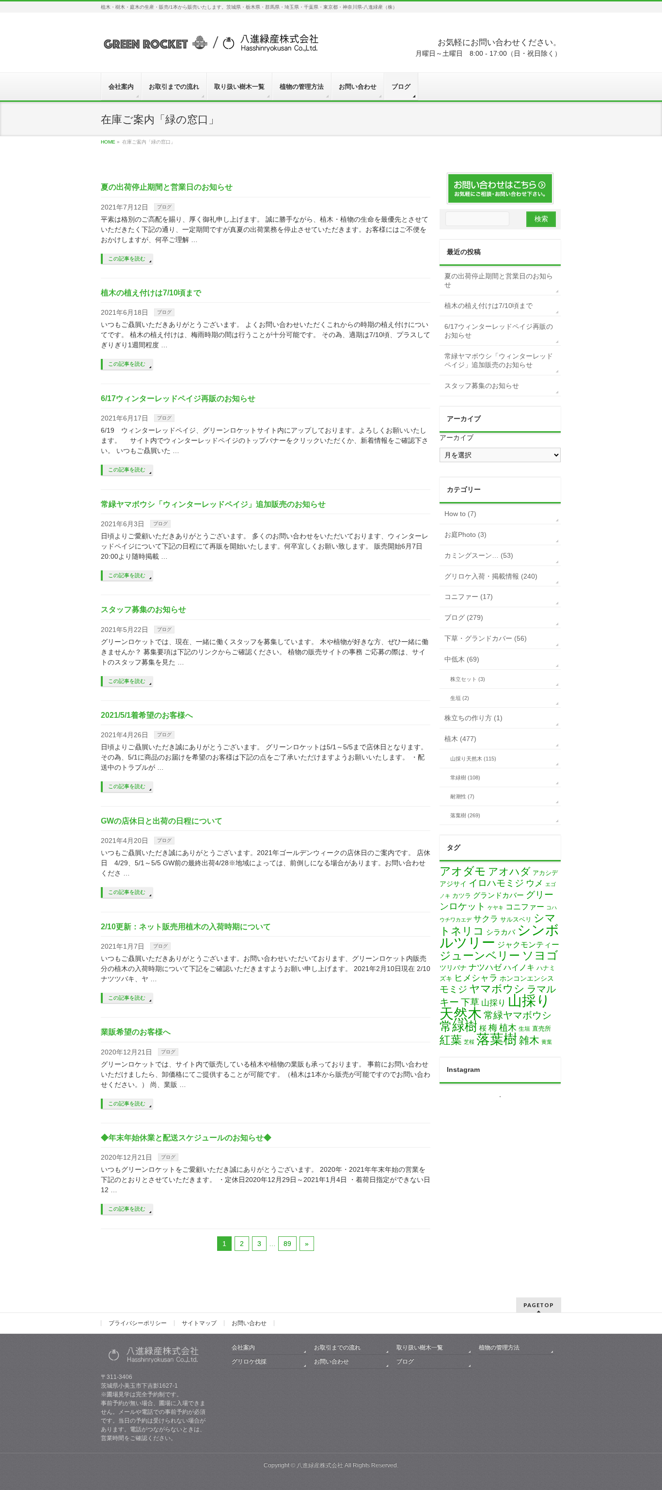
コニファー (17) (468, 596)
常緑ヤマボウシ (518, 1015)
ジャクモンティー (528, 944)
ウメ (534, 883)
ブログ (164, 207)
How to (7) (460, 514)
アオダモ (463, 871)
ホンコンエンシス (527, 978)
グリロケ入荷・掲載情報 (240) (490, 576)
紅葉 (451, 1040)
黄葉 (546, 1042)
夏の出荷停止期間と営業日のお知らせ (167, 187)
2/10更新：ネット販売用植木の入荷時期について (186, 927)
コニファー (524, 907)
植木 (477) (460, 739)
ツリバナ (453, 968)
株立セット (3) (467, 679)
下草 (470, 1002)
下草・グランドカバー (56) (485, 638)
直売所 (541, 1028)
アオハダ (509, 871)
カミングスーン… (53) (478, 555)
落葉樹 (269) (465, 815)
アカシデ (545, 872)
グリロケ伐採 (249, 1361)
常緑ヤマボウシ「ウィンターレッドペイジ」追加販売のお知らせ (213, 504)
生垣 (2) (459, 698)
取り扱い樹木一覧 (419, 1347)
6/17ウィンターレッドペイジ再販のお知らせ (178, 398)
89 (287, 1243)
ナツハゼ (485, 967)
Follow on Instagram (506, 1114)
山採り (493, 1002)
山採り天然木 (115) (473, 758)
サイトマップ (199, 1323)
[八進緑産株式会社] (210, 46)
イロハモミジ (496, 883)
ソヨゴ (540, 955)
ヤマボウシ (497, 989)
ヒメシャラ (476, 978)
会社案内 (243, 1347)
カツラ (461, 895)
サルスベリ (516, 919)
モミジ (453, 989)
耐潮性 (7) (462, 796)
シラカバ (500, 932)
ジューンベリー (480, 955)
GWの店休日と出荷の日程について (161, 821)
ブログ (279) (463, 617)
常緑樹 (458, 1026)
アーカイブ (456, 437)
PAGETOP (538, 1305)
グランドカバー (498, 895)
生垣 (524, 1028)
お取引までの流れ (337, 1347)
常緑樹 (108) (465, 777)
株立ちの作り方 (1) (473, 718)
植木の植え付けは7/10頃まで (151, 293)
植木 (508, 1028)
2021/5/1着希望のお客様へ (147, 715)
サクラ (485, 918)
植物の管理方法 (499, 1347)
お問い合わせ (249, 1323)
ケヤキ (496, 907)
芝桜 (469, 1042)
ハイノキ (519, 967)
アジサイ (453, 884)
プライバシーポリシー (138, 1323)
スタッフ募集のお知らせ (143, 609)
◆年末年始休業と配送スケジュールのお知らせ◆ (186, 1138)
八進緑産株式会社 (320, 1465)
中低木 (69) (461, 659)
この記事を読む (126, 258)
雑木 (529, 1040)
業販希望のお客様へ (136, 1032)
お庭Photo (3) (465, 534)
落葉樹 (496, 1039)
